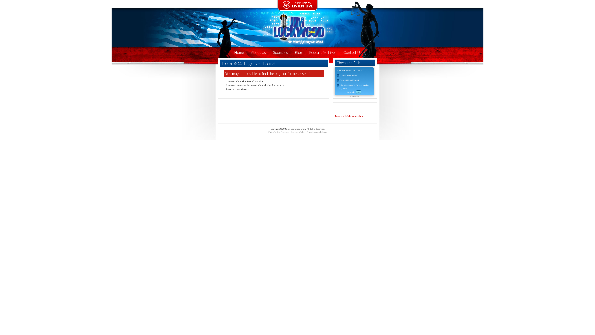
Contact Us (352, 52)
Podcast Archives (322, 52)
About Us (258, 52)
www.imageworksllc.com (318, 132)
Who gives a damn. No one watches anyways (354, 86)
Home (239, 52)
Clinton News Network (349, 75)
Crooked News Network (349, 80)
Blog (298, 52)
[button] (337, 75)
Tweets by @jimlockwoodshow (349, 116)
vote (358, 92)
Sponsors (280, 52)
